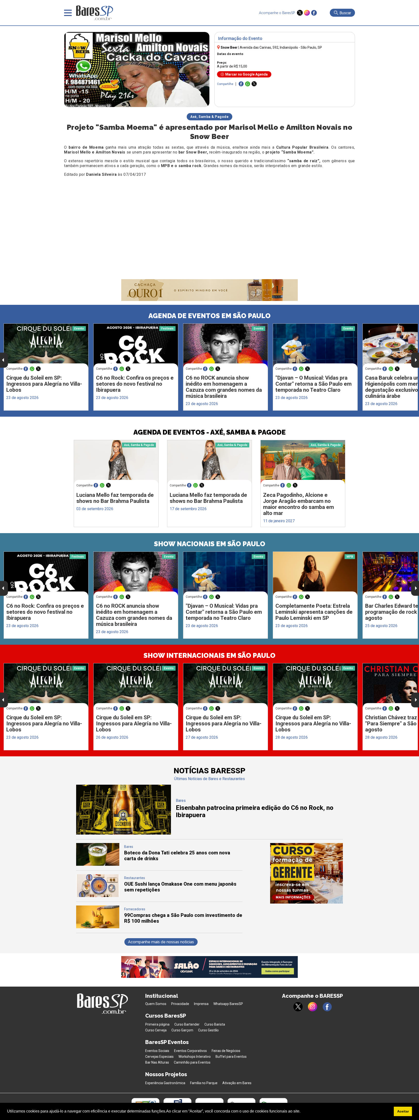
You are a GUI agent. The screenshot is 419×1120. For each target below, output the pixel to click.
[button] (302, 1111)
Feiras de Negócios (226, 1051)
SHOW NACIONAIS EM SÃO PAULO (209, 544)
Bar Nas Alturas (157, 1062)
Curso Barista (214, 1024)
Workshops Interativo (194, 1057)
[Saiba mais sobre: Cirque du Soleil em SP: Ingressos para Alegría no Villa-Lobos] (46, 346)
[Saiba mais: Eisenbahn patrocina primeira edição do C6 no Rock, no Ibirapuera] (123, 833)
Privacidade (180, 1004)
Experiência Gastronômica (165, 1083)
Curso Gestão (208, 1030)
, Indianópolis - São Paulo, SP (281, 47)
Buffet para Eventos (231, 1057)
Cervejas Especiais (159, 1057)
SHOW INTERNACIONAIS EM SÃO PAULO (209, 656)
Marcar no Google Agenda (246, 74)
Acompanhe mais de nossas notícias (161, 942)
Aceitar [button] (403, 1111)
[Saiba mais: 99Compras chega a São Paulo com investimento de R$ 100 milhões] (97, 927)
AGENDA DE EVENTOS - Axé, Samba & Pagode (209, 432)
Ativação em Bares (236, 1083)
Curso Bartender (187, 1024)
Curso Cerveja (156, 1030)
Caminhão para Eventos (192, 1062)
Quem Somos (155, 1004)
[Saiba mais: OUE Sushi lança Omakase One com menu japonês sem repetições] (97, 895)
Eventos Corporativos (190, 1051)
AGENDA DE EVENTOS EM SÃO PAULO (209, 316)
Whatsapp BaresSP (228, 1004)
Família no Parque (204, 1083)
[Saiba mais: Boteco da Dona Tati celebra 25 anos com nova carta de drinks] (97, 864)
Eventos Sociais (157, 1051)
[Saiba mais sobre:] (315, 346)
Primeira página (157, 1024)
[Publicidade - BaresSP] (306, 873)
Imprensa (201, 1004)
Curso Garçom (182, 1030)
